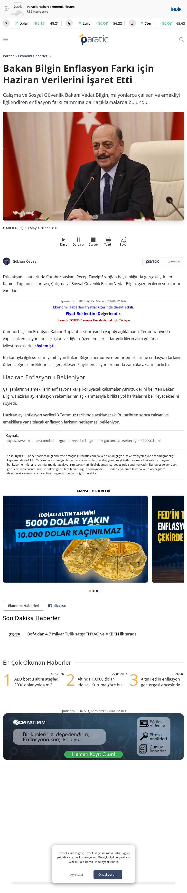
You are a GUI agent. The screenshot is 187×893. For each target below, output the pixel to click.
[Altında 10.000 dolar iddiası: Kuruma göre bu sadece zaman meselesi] (75, 539)
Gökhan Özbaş (24, 261)
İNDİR (176, 9)
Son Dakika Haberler (31, 618)
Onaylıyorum (107, 874)
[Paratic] (93, 40)
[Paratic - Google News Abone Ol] (163, 263)
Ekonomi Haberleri (33, 56)
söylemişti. (45, 345)
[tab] (90, 591)
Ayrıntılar (76, 874)
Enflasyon (57, 605)
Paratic (8, 56)
